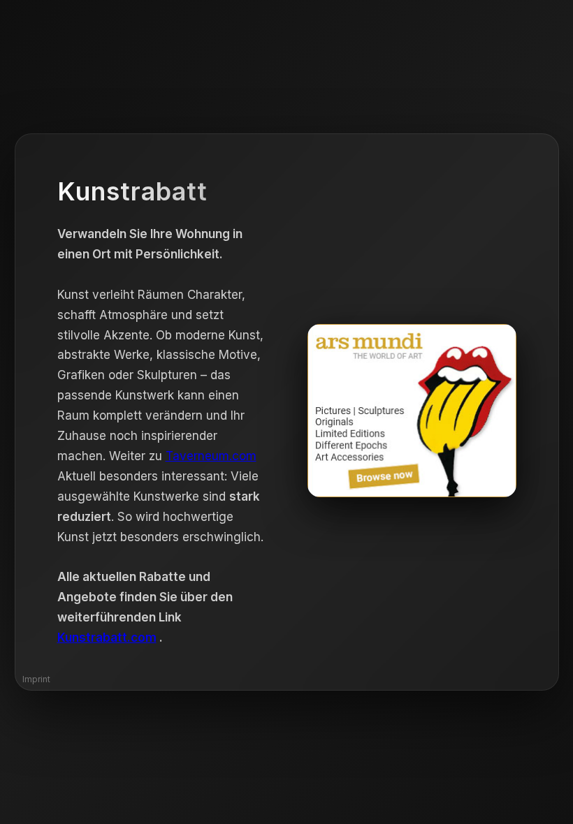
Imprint (36, 679)
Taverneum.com (211, 456)
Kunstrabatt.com (107, 638)
